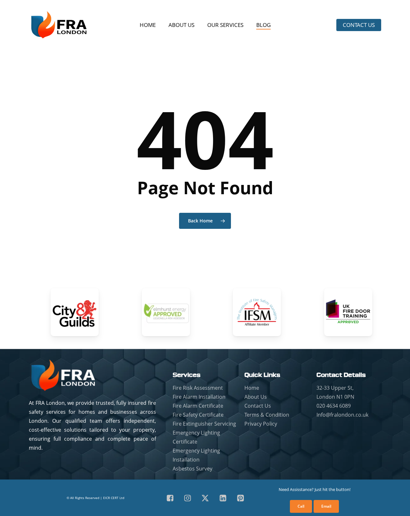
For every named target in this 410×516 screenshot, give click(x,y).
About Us (255, 396)
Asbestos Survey (192, 468)
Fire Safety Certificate (198, 414)
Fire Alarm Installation (199, 396)
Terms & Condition (266, 414)
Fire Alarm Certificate (198, 405)
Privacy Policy (260, 423)
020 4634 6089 (333, 405)
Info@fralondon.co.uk (342, 414)
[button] (301, 506)
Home (251, 387)
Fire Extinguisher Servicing (204, 423)
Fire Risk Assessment (198, 387)
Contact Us (257, 405)
